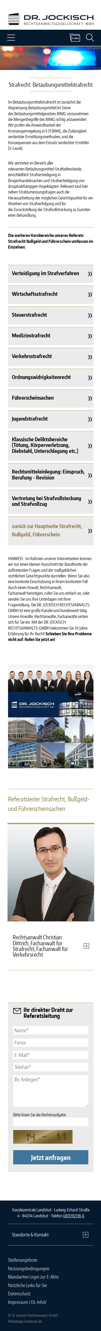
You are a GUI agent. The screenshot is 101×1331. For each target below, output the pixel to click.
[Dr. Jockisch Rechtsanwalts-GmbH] (50, 23)
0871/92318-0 (73, 1215)
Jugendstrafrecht (30, 418)
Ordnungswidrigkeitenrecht (41, 377)
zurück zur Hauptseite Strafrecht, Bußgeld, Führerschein (47, 530)
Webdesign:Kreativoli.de (25, 1321)
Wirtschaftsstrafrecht (34, 293)
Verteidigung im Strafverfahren (45, 273)
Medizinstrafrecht (31, 335)
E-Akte (75, 38)
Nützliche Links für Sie (27, 1285)
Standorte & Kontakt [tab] (30, 1234)
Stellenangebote (22, 1260)
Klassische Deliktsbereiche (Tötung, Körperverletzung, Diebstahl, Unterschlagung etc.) (45, 445)
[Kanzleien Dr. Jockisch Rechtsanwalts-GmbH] (50, 730)
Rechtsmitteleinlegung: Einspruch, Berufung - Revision (48, 474)
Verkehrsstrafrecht (32, 356)
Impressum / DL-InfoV (27, 1302)
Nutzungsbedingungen (28, 1268)
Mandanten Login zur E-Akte (33, 1277)
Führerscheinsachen (33, 397)
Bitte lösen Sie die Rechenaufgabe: (40, 1114)
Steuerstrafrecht (29, 314)
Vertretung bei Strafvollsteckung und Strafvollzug (46, 501)
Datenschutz (19, 1293)
